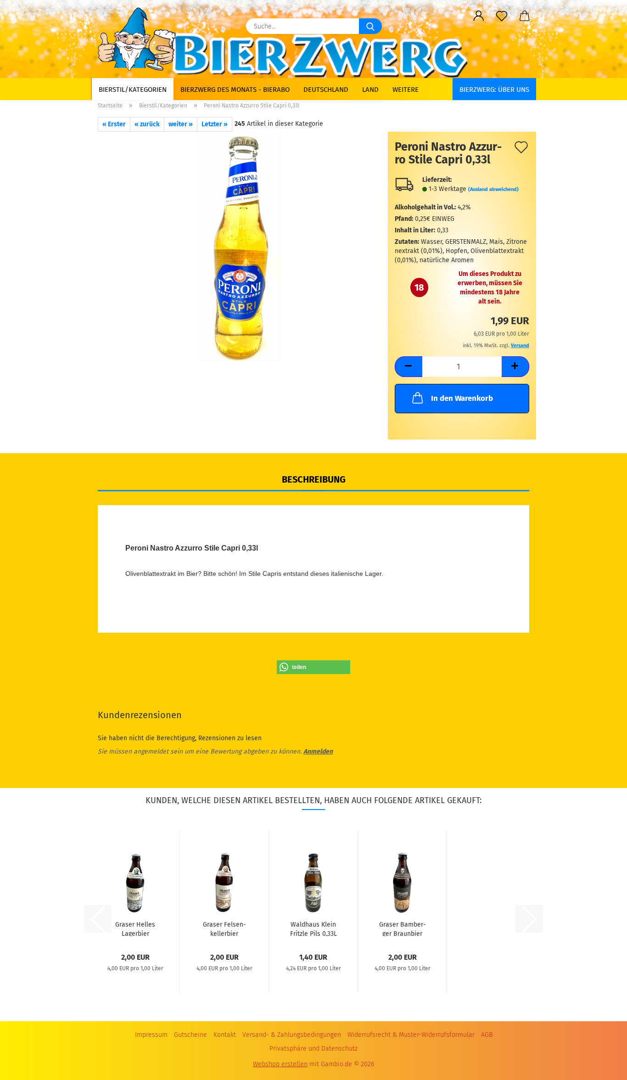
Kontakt (224, 1035)
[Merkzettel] (501, 16)
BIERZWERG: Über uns (494, 89)
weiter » (180, 124)
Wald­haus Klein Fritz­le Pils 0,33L (313, 928)
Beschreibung (314, 479)
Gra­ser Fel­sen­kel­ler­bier (224, 928)
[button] (478, 16)
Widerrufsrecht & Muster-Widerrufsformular (411, 1035)
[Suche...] (370, 26)
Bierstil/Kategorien (133, 89)
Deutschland (325, 89)
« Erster (114, 124)
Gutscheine (190, 1035)
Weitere (405, 89)
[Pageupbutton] (602, 1061)
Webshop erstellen (280, 1064)
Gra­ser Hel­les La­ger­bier (135, 928)
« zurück (147, 124)
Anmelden (318, 751)
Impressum (151, 1035)
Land (370, 89)
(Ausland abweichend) (493, 189)
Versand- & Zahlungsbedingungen (291, 1035)
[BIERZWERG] (140, 39)
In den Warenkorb (462, 398)
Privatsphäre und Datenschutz (313, 1048)
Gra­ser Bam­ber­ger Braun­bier (402, 928)
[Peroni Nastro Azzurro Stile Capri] (239, 246)
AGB (487, 1035)
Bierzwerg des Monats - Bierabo (235, 89)
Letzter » (215, 124)
